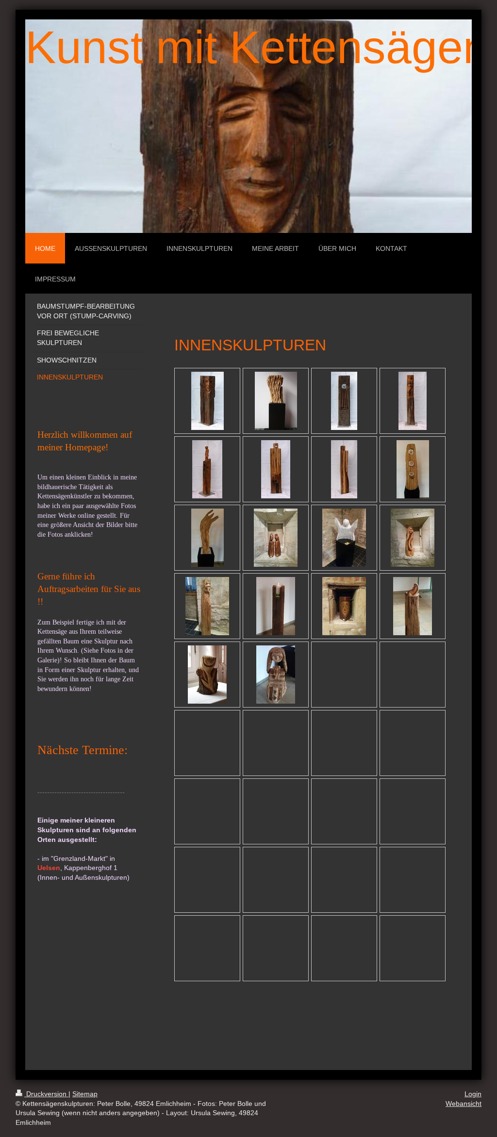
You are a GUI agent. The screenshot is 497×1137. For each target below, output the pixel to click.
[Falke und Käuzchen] (276, 538)
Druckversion (46, 1094)
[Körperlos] (412, 538)
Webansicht (463, 1103)
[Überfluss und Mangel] (276, 401)
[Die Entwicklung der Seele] (413, 469)
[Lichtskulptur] (275, 606)
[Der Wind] (207, 538)
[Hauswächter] (344, 606)
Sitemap (85, 1094)
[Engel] (344, 538)
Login (472, 1094)
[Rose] (207, 674)
